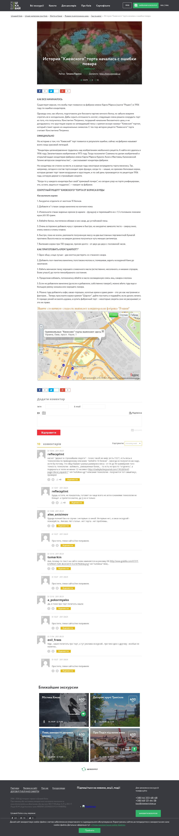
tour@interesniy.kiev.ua (146, 804)
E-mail (77, 406)
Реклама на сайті (30, 788)
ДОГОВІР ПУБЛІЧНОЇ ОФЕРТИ (24, 792)
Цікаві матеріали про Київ (36, 16)
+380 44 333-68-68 (146, 798)
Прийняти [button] (89, 830)
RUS (162, 5)
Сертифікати (103, 6)
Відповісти (72, 479)
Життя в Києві (56, 16)
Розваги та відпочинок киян (77, 16)
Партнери (14, 788)
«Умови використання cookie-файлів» (108, 825)
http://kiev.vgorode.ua (109, 74)
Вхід (127, 5)
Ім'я (39, 406)
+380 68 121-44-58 (146, 801)
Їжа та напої (96, 16)
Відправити (48, 432)
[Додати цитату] (39, 413)
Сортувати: (118, 443)
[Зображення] (44, 413)
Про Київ (86, 6)
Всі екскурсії (37, 6)
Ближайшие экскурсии (58, 687)
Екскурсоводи (58, 788)
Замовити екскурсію (148, 813)
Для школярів (69, 6)
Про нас (44, 788)
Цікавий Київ (16, 16)
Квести (52, 6)
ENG (167, 5)
